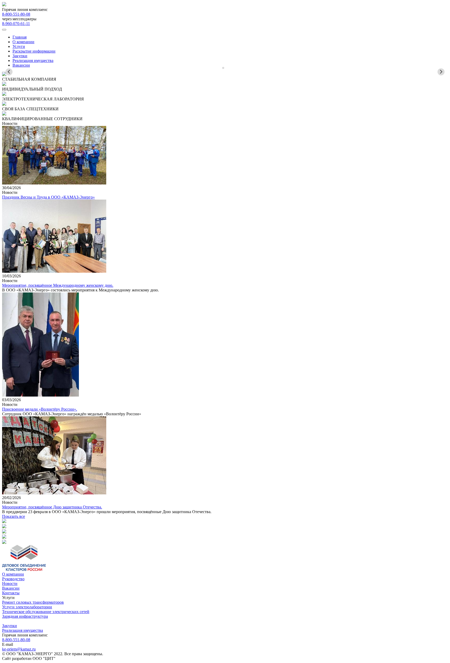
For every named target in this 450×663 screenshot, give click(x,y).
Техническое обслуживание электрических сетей (45, 611)
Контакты (11, 593)
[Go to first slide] (441, 71)
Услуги (18, 46)
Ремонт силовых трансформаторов (33, 602)
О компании (23, 42)
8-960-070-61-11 (16, 23)
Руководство (13, 579)
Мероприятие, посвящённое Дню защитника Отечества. (52, 507)
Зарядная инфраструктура (25, 616)
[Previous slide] (8, 71)
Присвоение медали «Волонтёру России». (39, 409)
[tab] (223, 68)
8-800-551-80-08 (16, 14)
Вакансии (21, 65)
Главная (19, 37)
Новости (9, 583)
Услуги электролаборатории (27, 607)
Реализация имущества (32, 60)
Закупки (19, 56)
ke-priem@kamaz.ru (19, 649)
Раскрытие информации (33, 51)
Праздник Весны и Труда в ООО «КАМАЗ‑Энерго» (48, 197)
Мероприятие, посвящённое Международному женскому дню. (57, 285)
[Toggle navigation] (4, 29)
